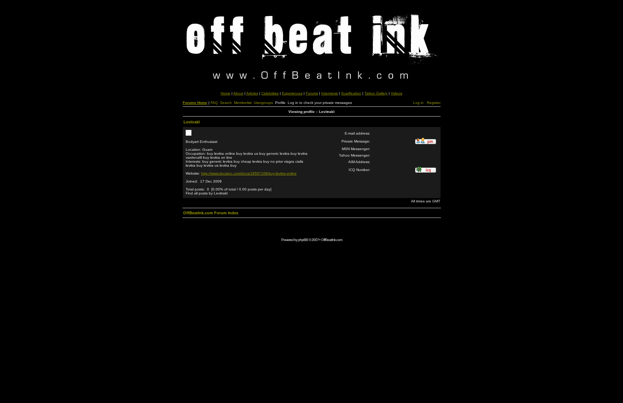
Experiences (292, 93)
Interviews (329, 93)
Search (226, 103)
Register (434, 103)
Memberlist (243, 103)
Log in (418, 103)
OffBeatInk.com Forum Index (210, 213)
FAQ (214, 103)
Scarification (351, 93)
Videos (396, 93)
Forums (312, 93)
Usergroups (263, 103)
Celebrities (270, 93)
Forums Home (195, 103)
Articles (252, 93)
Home (225, 93)
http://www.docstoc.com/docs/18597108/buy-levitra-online (249, 173)
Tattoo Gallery (376, 93)
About (238, 93)
